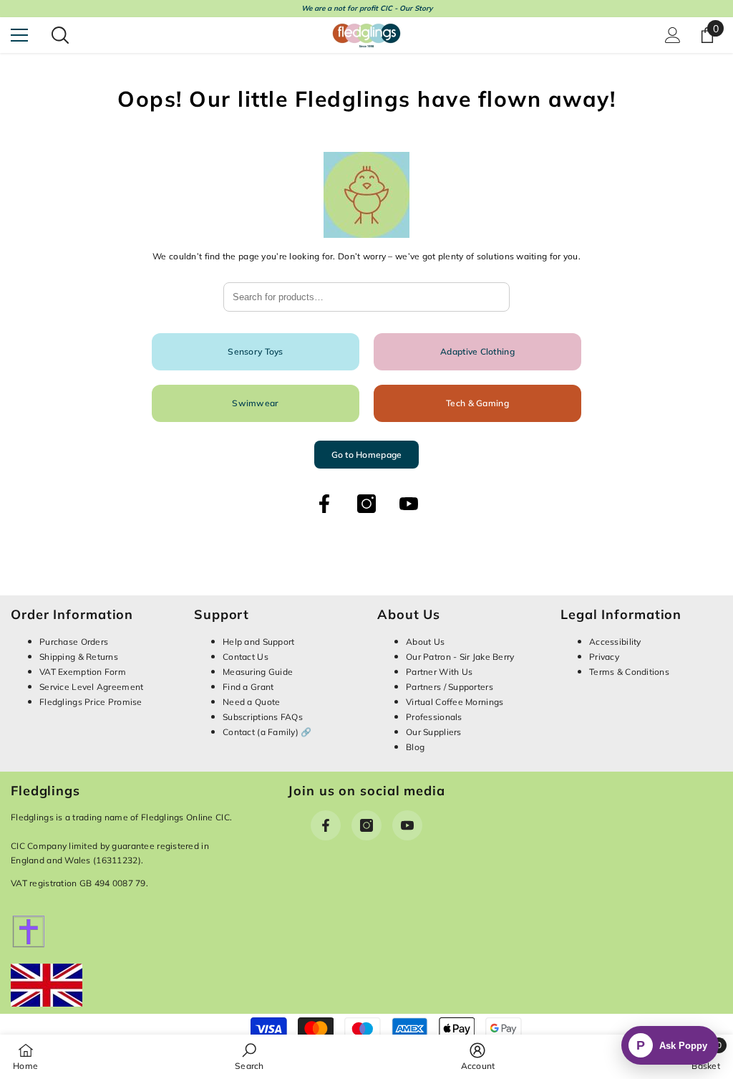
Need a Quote (251, 701)
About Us (425, 641)
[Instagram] (366, 503)
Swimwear (255, 403)
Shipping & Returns (78, 656)
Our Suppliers (434, 731)
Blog (415, 747)
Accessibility (615, 641)
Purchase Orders (73, 641)
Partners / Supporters (449, 686)
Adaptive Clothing (477, 351)
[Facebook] (324, 503)
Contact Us (245, 656)
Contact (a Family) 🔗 (267, 731)
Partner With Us (439, 671)
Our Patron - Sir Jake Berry (460, 656)
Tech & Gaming (477, 403)
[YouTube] (408, 503)
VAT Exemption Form (82, 671)
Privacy (604, 656)
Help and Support (258, 641)
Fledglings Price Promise (90, 701)
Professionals (434, 716)
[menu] (19, 35)
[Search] (60, 35)
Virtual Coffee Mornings (454, 701)
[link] (249, 1056)
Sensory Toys (255, 351)
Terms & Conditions (629, 671)
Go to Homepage (366, 454)
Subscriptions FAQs (263, 716)
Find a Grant (248, 686)
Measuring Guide (258, 671)
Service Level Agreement (91, 686)
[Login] (673, 35)
